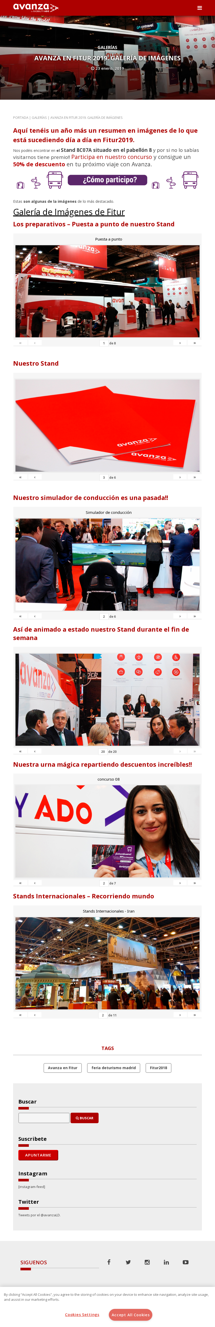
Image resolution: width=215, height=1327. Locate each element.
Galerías (107, 47)
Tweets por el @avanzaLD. (39, 1215)
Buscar (86, 1118)
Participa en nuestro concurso (111, 157)
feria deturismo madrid (114, 1067)
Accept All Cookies (131, 1314)
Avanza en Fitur (62, 1067)
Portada (20, 117)
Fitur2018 (158, 1067)
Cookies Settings (82, 1314)
